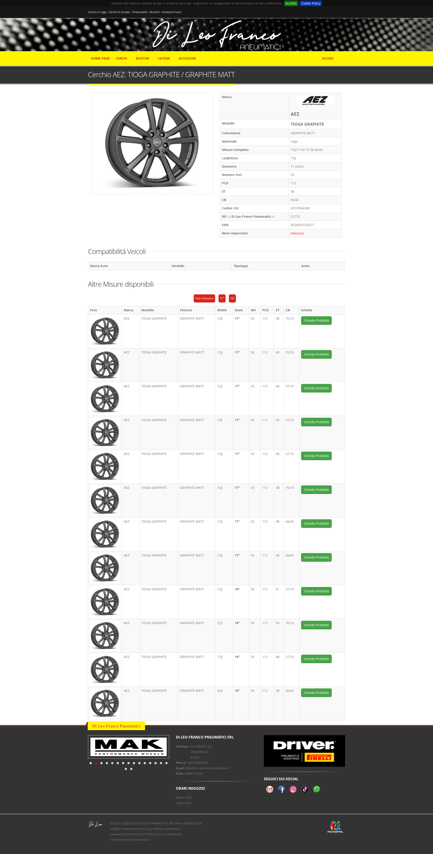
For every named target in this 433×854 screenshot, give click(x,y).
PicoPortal (133, 834)
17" (222, 298)
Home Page (100, 58)
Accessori (187, 58)
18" (232, 298)
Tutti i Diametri (204, 298)
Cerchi (121, 58)
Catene (164, 58)
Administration (139, 840)
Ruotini (142, 58)
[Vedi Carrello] (342, 56)
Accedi (328, 58)
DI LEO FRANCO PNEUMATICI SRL (151, 823)
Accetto (291, 3)
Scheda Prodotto (316, 320)
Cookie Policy (310, 3)
